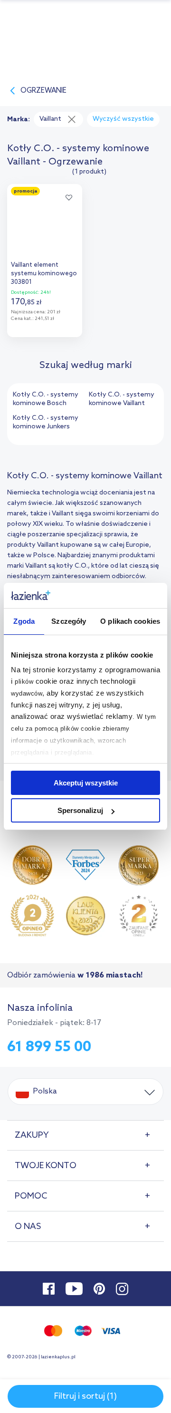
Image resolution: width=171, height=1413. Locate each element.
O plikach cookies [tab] (130, 621)
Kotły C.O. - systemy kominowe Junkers (45, 422)
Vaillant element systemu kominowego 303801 (44, 273)
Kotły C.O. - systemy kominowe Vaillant (121, 399)
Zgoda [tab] (24, 621)
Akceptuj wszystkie (86, 783)
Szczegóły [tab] (68, 621)
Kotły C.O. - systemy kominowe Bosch (45, 399)
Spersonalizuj (80, 810)
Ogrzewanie (43, 91)
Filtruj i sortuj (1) (85, 1396)
